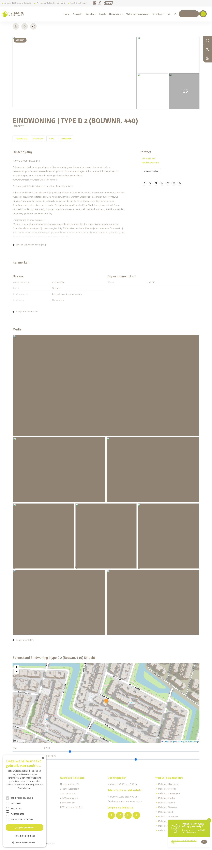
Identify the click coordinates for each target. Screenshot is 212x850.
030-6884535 (148, 158)
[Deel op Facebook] (144, 183)
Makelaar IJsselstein (168, 784)
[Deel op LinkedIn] (162, 183)
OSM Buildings (193, 741)
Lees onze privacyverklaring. (24, 791)
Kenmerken (38, 138)
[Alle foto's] (16, 26)
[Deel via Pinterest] (156, 183)
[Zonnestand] (24, 26)
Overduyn (158, 14)
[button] (106, 701)
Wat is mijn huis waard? (137, 14)
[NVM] (94, 3)
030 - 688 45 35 (68, 793)
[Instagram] (119, 815)
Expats (102, 14)
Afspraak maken (151, 171)
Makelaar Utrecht (167, 788)
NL (169, 14)
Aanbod (77, 14)
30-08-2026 (50, 756)
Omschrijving (21, 138)
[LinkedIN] (128, 815)
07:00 (47, 748)
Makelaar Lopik (165, 812)
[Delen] (33, 26)
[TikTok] (136, 815)
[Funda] (108, 3)
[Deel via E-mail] (173, 183)
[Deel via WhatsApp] (167, 183)
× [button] (43, 758)
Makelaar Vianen (166, 802)
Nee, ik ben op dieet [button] (25, 835)
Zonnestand (65, 138)
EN (175, 14)
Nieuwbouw (115, 14)
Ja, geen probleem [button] (25, 827)
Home (67, 14)
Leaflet (166, 741)
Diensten (90, 14)
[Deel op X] (150, 183)
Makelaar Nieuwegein (169, 793)
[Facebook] (111, 815)
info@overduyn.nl (150, 162)
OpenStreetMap (178, 741)
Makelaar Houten (167, 798)
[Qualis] (99, 3)
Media (51, 138)
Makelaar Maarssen (168, 807)
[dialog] (24, 801)
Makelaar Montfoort (168, 816)
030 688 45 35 (188, 14)
